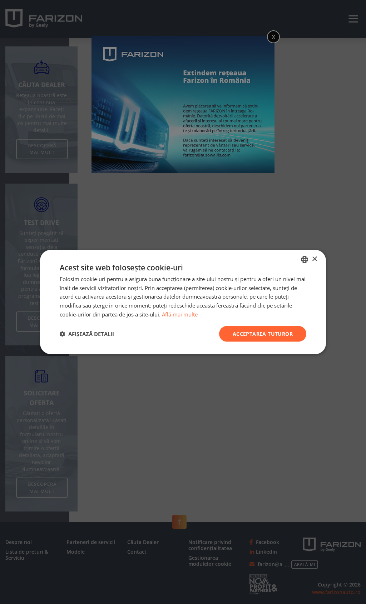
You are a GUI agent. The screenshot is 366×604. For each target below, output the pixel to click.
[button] (87, 334)
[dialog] (183, 302)
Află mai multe (180, 314)
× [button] (314, 259)
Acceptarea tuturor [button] (263, 333)
